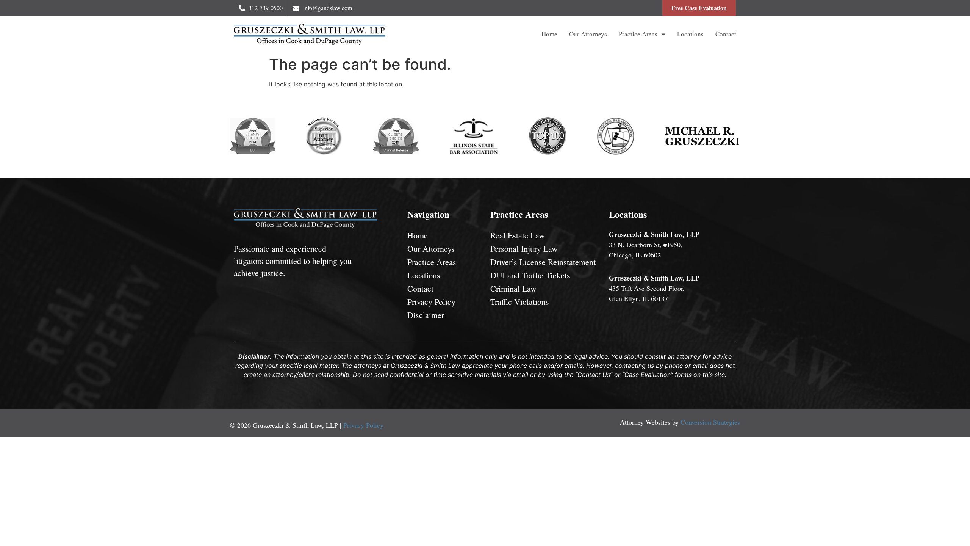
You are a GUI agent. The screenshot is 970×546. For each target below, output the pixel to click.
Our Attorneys (588, 34)
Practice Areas (638, 34)
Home (549, 34)
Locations (690, 34)
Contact (725, 34)
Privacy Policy (363, 425)
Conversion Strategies (710, 422)
